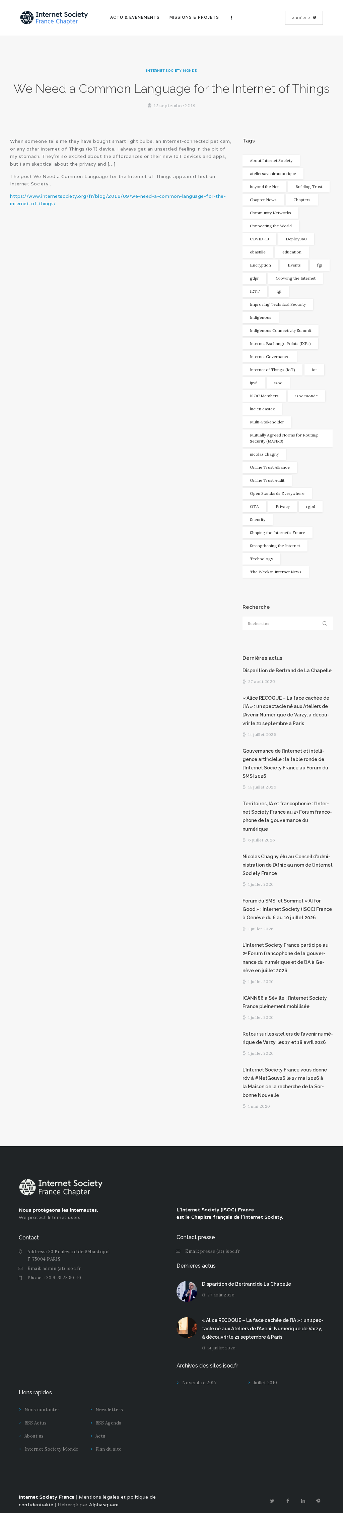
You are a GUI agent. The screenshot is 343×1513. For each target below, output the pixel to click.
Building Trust (308, 186)
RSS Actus (35, 1423)
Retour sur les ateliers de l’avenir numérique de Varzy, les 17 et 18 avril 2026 (288, 1038)
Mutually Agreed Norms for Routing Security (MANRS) (284, 438)
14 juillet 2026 (262, 734)
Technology (261, 558)
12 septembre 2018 (174, 106)
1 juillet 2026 (261, 884)
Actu (100, 1436)
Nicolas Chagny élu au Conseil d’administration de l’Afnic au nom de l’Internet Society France (288, 865)
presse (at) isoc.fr (220, 1251)
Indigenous (260, 317)
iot (314, 369)
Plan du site (108, 1449)
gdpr (254, 278)
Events (294, 265)
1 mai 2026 (259, 1106)
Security (257, 519)
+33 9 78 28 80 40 (62, 1278)
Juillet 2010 (265, 1383)
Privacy (283, 506)
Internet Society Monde (171, 70)
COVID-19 (259, 238)
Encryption (260, 265)
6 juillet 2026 (261, 839)
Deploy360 (296, 238)
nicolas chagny (264, 454)
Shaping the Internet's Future (277, 532)
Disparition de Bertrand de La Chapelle (287, 670)
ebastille (258, 251)
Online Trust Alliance (270, 467)
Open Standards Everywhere (277, 493)
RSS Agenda (108, 1423)
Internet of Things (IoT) (272, 369)
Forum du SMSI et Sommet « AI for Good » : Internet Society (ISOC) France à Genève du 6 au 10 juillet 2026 (287, 909)
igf (279, 291)
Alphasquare (104, 1505)
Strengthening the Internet (275, 545)
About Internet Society (271, 160)
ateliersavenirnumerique (273, 173)
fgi (319, 265)
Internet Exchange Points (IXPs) (280, 343)
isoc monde (306, 395)
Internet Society (263, 1217)
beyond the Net (264, 186)
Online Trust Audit (267, 480)
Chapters (302, 199)
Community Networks (270, 212)
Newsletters (109, 1409)
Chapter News (263, 199)
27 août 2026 (261, 681)
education (291, 251)
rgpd (310, 506)
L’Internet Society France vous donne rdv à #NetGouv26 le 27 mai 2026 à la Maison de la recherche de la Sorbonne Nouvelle (285, 1082)
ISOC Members (264, 395)
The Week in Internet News (275, 571)
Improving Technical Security (278, 304)
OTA (254, 506)
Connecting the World (271, 225)
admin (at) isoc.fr (62, 1268)
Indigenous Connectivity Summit (280, 330)
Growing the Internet (296, 278)
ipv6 (254, 382)
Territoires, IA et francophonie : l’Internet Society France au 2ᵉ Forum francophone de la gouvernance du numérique (287, 816)
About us (34, 1436)
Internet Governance (269, 356)
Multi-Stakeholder (267, 421)
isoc (278, 382)
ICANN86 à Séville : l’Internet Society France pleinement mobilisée (285, 1002)
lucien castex (262, 408)
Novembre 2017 (199, 1383)
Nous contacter (42, 1409)
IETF (255, 291)
